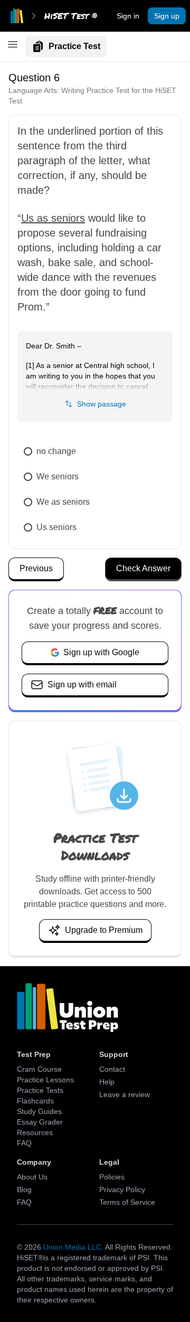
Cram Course (39, 1069)
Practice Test (74, 46)
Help (107, 1082)
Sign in (128, 16)
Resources (35, 1132)
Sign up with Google (101, 652)
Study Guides (39, 1111)
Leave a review (124, 1094)
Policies (112, 1177)
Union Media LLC (72, 1247)
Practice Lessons (45, 1079)
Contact (112, 1069)
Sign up (166, 16)
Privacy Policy (122, 1189)
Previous (36, 568)
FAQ (24, 1143)
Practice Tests (40, 1090)
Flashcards (35, 1101)
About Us (32, 1177)
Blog (24, 1189)
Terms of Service (127, 1202)
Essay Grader (40, 1122)
